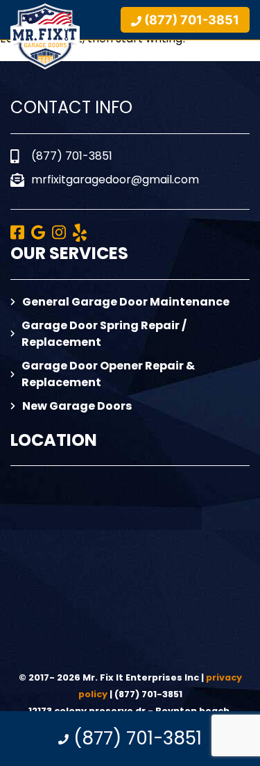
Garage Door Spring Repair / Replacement (104, 333)
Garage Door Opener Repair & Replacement (108, 374)
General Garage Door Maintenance (125, 302)
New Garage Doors (77, 406)
